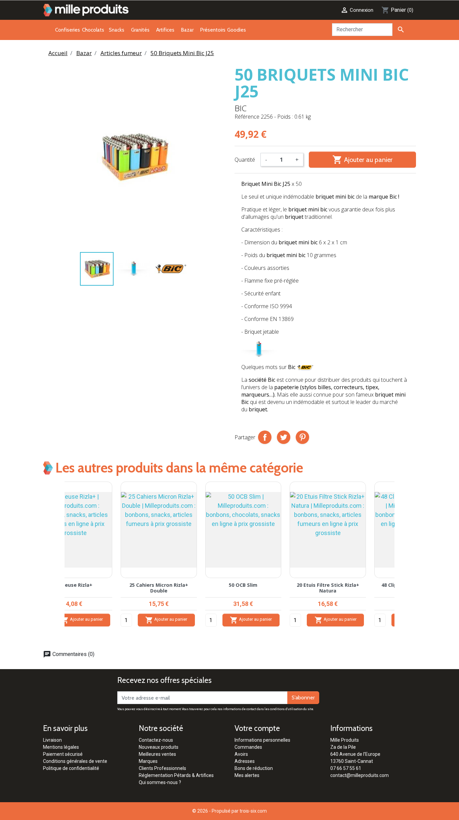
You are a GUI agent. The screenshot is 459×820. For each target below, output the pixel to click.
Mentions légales (61, 747)
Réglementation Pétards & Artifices (176, 775)
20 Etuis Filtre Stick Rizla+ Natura (102, 588)
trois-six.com (253, 811)
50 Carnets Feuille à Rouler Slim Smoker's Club (272, 588)
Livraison (52, 740)
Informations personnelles (262, 740)
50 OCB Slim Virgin (356, 585)
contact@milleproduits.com (359, 775)
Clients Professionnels (162, 768)
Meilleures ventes (157, 754)
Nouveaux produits (158, 747)
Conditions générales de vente (75, 761)
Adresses (245, 761)
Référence (247, 117)
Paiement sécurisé (63, 754)
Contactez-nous (156, 740)
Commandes (248, 747)
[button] (51, 560)
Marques (148, 761)
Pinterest (302, 437)
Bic (241, 108)
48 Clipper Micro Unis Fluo (187, 585)
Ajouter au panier (362, 160)
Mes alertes (247, 775)
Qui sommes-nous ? (160, 782)
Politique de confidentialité (71, 768)
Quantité (245, 159)
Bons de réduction (254, 768)
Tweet (283, 437)
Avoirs (241, 754)
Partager (265, 437)
